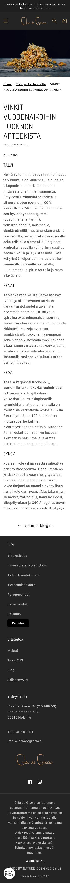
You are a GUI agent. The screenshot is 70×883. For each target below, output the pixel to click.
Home (7, 84)
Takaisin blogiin (38, 525)
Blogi (11, 670)
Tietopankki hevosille (31, 84)
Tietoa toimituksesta (23, 575)
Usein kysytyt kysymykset (27, 565)
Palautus (14, 614)
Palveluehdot (17, 604)
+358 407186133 (20, 732)
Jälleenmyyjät (17, 680)
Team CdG (15, 660)
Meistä (12, 650)
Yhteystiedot (17, 556)
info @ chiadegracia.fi (24, 741)
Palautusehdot (18, 594)
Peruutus (18, 623)
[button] (6, 21)
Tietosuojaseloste (21, 585)
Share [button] (13, 155)
